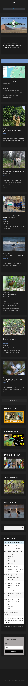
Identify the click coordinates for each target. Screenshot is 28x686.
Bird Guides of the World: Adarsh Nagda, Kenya (12, 131)
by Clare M (5, 343)
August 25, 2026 (6, 83)
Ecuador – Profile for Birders (11, 82)
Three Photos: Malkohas (10, 295)
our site (13, 43)
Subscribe (13, 651)
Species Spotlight (7, 253)
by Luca (4, 382)
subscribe (18, 45)
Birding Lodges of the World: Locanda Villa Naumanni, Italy (13, 217)
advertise (11, 45)
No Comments (6, 88)
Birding (5, 169)
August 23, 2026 (6, 296)
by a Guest (5, 175)
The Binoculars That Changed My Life (13, 172)
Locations (5, 80)
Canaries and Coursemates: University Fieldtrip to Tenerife (14, 380)
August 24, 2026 (6, 173)
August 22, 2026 (6, 341)
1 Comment (5, 178)
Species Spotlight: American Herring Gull (13, 256)
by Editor (5, 86)
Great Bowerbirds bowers (10, 339)
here (7, 627)
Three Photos (6, 292)
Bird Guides (5, 128)
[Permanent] (14, 77)
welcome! (6, 50)
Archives (9, 337)
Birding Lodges (6, 213)
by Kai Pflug (5, 258)
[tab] (13, 60)
